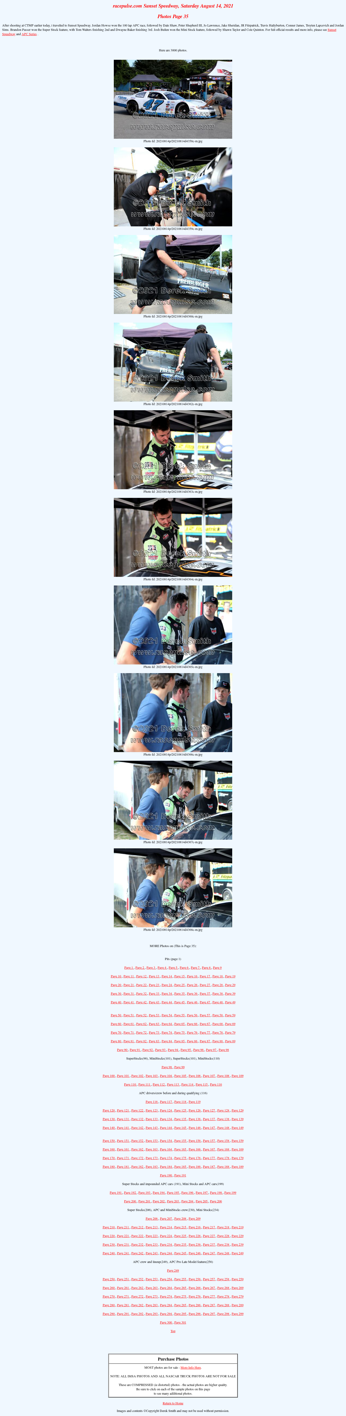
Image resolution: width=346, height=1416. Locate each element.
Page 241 (123, 1253)
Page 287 (209, 1305)
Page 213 (152, 1227)
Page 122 (137, 1110)
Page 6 (184, 967)
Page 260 (109, 1287)
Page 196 (187, 1192)
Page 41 (129, 1002)
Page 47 (205, 1002)
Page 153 (152, 1140)
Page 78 (218, 1032)
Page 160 (109, 1149)
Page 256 (195, 1279)
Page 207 (166, 1218)
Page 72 (141, 1032)
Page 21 (129, 984)
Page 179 (238, 1158)
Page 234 (166, 1244)
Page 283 (152, 1305)
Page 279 (238, 1296)
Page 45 (179, 1002)
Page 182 (137, 1166)
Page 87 (205, 1041)
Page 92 (148, 1049)
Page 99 (179, 1067)
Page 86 (192, 1041)
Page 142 (137, 1127)
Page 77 (205, 1032)
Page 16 (192, 976)
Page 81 (129, 1041)
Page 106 (195, 1075)
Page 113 (173, 1084)
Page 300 (166, 1322)
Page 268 (223, 1287)
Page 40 (116, 1002)
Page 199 (230, 1192)
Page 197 (202, 1192)
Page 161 (123, 1149)
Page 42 (141, 1002)
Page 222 (137, 1235)
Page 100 (109, 1075)
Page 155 (180, 1140)
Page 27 (205, 984)
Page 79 (230, 1032)
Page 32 (141, 993)
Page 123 (152, 1110)
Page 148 (223, 1127)
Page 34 (167, 993)
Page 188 (223, 1166)
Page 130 (109, 1119)
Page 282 (137, 1305)
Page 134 (166, 1119)
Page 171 (123, 1158)
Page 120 (109, 1110)
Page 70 (116, 1032)
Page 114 (187, 1084)
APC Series (29, 34)
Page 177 (209, 1158)
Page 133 (152, 1119)
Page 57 (205, 1015)
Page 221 (123, 1235)
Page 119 (195, 1101)
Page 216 (195, 1227)
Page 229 (238, 1235)
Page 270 (109, 1296)
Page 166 (195, 1149)
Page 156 (195, 1140)
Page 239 (238, 1244)
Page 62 (141, 1023)
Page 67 (205, 1023)
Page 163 (152, 1149)
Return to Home (173, 1403)
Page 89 (230, 1041)
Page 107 (209, 1075)
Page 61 (129, 1023)
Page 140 (109, 1127)
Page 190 (166, 1175)
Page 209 (195, 1218)
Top (173, 1331)
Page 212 (137, 1227)
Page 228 (223, 1235)
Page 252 (137, 1279)
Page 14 (167, 976)
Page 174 (166, 1158)
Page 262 (137, 1287)
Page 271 (123, 1296)
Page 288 (223, 1305)
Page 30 (116, 993)
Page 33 (154, 993)
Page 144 (166, 1127)
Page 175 (180, 1158)
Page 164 (166, 1149)
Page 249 (238, 1253)
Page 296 (195, 1313)
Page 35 (179, 993)
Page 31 (129, 993)
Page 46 (192, 1002)
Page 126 (195, 1110)
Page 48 (218, 1002)
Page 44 (167, 1002)
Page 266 (195, 1287)
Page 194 (159, 1192)
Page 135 (180, 1119)
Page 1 (129, 967)
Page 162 (137, 1149)
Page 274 (166, 1296)
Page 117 (166, 1101)
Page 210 (109, 1227)
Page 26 (192, 984)
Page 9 (217, 967)
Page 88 (218, 1041)
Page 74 (167, 1032)
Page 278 (223, 1296)
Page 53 (154, 1015)
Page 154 (166, 1140)
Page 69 (230, 1023)
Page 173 (152, 1158)
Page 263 (152, 1287)
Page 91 (135, 1049)
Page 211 (123, 1227)
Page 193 (144, 1192)
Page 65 (179, 1023)
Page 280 (109, 1305)
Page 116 (216, 1084)
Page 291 (123, 1313)
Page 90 (122, 1049)
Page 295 (180, 1313)
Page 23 (154, 984)
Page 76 (192, 1032)
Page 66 (192, 1023)
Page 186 (195, 1166)
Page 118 (180, 1101)
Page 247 (209, 1253)
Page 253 (152, 1279)
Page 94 (173, 1049)
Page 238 (223, 1244)
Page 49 (230, 1002)
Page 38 (218, 993)
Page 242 (137, 1253)
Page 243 (152, 1253)
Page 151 (123, 1140)
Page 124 (166, 1110)
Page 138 (223, 1119)
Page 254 (166, 1279)
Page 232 (137, 1244)
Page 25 (179, 984)
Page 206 (216, 1201)
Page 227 (209, 1235)
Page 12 (141, 976)
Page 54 (167, 1015)
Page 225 (180, 1235)
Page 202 (159, 1201)
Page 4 (162, 967)
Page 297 (209, 1313)
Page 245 (180, 1253)
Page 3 (151, 967)
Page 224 (166, 1235)
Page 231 (123, 1244)
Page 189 (238, 1166)
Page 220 (109, 1235)
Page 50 (116, 1015)
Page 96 (198, 1049)
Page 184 (166, 1166)
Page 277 (209, 1296)
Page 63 (154, 1023)
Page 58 (218, 1015)
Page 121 (123, 1110)
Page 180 (109, 1166)
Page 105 (180, 1075)
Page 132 (137, 1119)
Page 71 (129, 1032)
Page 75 (179, 1032)
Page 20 (116, 984)
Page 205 (202, 1201)
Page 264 (166, 1287)
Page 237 (209, 1244)
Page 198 (216, 1192)
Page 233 (152, 1244)
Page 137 (209, 1119)
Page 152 (137, 1140)
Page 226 (195, 1235)
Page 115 (202, 1084)
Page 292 (137, 1313)
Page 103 (152, 1075)
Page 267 (209, 1287)
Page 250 (109, 1279)
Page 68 (218, 1023)
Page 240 (109, 1253)
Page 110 (130, 1084)
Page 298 (223, 1313)
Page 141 (123, 1127)
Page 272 (137, 1296)
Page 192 (130, 1192)
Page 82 (141, 1041)
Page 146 (195, 1127)
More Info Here (191, 1367)
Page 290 (109, 1313)
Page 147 (209, 1127)
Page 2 (140, 967)
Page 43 (154, 1002)
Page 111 (144, 1084)
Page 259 (238, 1279)
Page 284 (166, 1305)
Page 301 (180, 1322)
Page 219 (238, 1227)
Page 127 (209, 1110)
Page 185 (180, 1166)
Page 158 (223, 1140)
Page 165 (180, 1149)
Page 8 (206, 967)
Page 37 (205, 993)
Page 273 (152, 1296)
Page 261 (123, 1287)
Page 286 (195, 1305)
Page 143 (152, 1127)
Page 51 (129, 1015)
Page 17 (205, 976)
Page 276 (195, 1296)
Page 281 (123, 1305)
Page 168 (223, 1149)
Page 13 (154, 976)
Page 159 (238, 1140)
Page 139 (238, 1119)
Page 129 (238, 1110)
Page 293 (152, 1313)
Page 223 (152, 1235)
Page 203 (173, 1201)
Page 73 (154, 1032)
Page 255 (180, 1279)
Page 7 (195, 967)
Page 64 (167, 1023)
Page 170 (109, 1158)
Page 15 (179, 976)
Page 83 (154, 1041)
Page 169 (238, 1149)
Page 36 (192, 993)
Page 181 (123, 1166)
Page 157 (209, 1140)
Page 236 (195, 1244)
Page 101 (123, 1075)
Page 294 (166, 1313)
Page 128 (223, 1110)
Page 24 (167, 984)
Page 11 (129, 976)
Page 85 (179, 1041)
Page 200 (130, 1201)
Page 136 (195, 1119)
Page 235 (180, 1244)
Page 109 (238, 1075)
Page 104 (166, 1075)
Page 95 (186, 1049)
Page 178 (223, 1158)
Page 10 (116, 976)
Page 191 (180, 1175)
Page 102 (137, 1075)
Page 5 (173, 967)
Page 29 (230, 984)
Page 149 (238, 1127)
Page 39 (230, 993)
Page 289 (238, 1305)
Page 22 (141, 984)
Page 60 (116, 1023)
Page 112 (159, 1084)
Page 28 (218, 984)
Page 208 (180, 1218)
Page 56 (192, 1015)
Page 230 (109, 1244)
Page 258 (223, 1279)
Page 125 (180, 1110)
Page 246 (195, 1253)
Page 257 (209, 1279)
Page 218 (223, 1227)
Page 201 (144, 1201)
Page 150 (109, 1140)
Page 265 (180, 1287)
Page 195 (173, 1192)
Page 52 (141, 1015)
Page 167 (209, 1149)
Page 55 (179, 1015)
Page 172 (137, 1158)
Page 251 (123, 1279)
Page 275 (180, 1296)
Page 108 (223, 1075)
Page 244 (166, 1253)
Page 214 (166, 1227)
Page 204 (187, 1201)
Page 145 (180, 1127)
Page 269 (238, 1287)
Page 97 (211, 1049)
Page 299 (238, 1313)
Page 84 (167, 1041)
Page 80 (116, 1041)
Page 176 (195, 1158)
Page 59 (230, 1015)
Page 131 (123, 1119)
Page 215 (180, 1227)
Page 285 (180, 1305)
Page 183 (152, 1166)
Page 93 (160, 1049)
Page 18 (218, 976)
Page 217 (209, 1227)
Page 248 (223, 1253)
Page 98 (224, 1049)
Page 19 (230, 976)
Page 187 (209, 1166)
